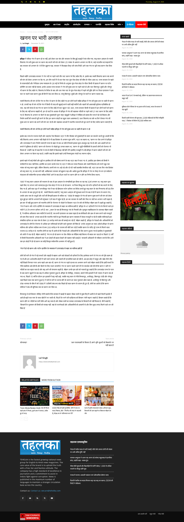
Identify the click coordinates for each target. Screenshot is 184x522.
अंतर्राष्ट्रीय (76, 24)
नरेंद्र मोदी (161, 514)
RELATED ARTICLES (30, 380)
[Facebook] (26, 2)
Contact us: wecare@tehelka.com (45, 490)
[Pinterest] (35, 49)
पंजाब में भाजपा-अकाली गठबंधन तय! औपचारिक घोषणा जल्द (141, 76)
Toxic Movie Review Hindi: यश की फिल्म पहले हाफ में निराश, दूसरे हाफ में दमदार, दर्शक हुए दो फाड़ (34, 410)
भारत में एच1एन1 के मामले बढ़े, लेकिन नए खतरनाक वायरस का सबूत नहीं (142, 96)
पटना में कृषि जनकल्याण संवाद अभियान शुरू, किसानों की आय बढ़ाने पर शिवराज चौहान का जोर (97, 410)
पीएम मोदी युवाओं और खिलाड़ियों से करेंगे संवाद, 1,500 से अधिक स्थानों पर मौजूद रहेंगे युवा (142, 65)
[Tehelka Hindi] (92, 12)
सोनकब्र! (23, 342)
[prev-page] (21, 418)
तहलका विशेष (109, 24)
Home (22, 32)
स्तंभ (119, 24)
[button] (22, 2)
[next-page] (26, 418)
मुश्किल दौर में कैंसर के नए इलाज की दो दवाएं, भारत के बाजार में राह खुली (142, 108)
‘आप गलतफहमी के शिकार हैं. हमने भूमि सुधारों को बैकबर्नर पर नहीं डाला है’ (92, 344)
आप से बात (56, 24)
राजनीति (98, 24)
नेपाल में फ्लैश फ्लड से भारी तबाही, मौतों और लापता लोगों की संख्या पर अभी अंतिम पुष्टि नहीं (143, 43)
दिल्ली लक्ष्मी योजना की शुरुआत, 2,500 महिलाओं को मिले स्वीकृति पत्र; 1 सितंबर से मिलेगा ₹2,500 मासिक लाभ (143, 119)
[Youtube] (44, 2)
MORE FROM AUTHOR (51, 380)
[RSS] (35, 2)
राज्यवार (87, 24)
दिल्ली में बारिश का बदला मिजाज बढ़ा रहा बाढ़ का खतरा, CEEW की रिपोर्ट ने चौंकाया (142, 85)
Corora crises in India (35, 32)
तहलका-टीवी (141, 24)
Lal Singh (25, 43)
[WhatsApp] (41, 49)
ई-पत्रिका (130, 24)
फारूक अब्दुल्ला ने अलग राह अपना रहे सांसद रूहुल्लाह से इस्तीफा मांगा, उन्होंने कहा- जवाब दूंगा (143, 54)
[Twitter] (39, 2)
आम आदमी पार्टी (142, 514)
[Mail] (31, 2)
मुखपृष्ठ (47, 24)
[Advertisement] (140, 155)
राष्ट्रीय (66, 24)
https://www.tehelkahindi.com (49, 362)
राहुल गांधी (152, 514)
